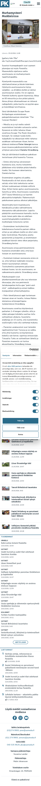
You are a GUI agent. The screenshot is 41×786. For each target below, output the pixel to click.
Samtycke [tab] (6, 355)
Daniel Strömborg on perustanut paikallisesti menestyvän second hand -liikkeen (22, 669)
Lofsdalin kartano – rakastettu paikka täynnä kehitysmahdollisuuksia (21, 697)
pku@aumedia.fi (27, 744)
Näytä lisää (20, 642)
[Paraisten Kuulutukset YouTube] (26, 718)
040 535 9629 (13, 744)
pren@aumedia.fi (27, 730)
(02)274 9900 (13, 730)
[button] (27, 5)
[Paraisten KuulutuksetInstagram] (20, 718)
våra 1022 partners (15, 366)
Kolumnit (5, 612)
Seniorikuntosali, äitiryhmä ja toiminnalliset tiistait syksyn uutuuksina (20, 635)
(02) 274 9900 (11, 737)
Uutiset (4, 549)
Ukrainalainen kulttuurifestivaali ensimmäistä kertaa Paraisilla (19, 688)
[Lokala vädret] (12, 4)
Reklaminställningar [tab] (32, 355)
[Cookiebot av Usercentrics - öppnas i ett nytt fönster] (29, 349)
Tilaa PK (27, 2)
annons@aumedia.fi (27, 737)
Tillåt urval (20, 428)
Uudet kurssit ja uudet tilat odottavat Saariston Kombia (21, 679)
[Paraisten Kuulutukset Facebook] (15, 718)
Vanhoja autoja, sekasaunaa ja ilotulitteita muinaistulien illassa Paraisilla (19, 657)
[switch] (36, 398)
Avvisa (20, 434)
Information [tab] (17, 355)
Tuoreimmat (7, 537)
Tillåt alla (20, 421)
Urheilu (4, 541)
